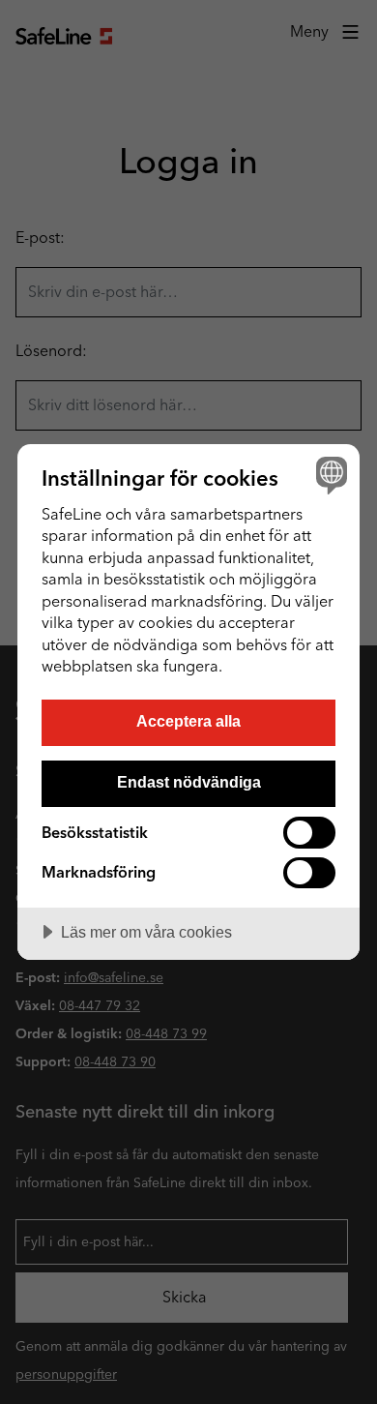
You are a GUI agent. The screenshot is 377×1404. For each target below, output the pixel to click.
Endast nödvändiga (189, 782)
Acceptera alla (188, 721)
